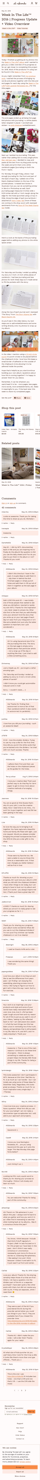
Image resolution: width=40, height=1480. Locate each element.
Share (19, 398)
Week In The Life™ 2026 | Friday (17, 485)
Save (28, 398)
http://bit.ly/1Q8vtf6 (15, 1376)
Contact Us (20, 1439)
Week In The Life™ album (15, 62)
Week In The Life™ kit (23, 72)
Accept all (20, 1467)
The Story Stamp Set (24, 314)
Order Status (20, 1435)
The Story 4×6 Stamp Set (26, 430)
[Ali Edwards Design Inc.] (20, 3)
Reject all (20, 1472)
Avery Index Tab (18, 201)
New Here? (20, 1428)
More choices (20, 1476)
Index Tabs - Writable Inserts (9, 430)
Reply (12, 523)
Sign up (31, 1411)
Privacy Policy (28, 1414)
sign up (12, 503)
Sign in (4, 503)
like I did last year (9, 160)
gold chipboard (17, 125)
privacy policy (25, 1462)
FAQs (20, 1431)
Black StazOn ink (8, 317)
